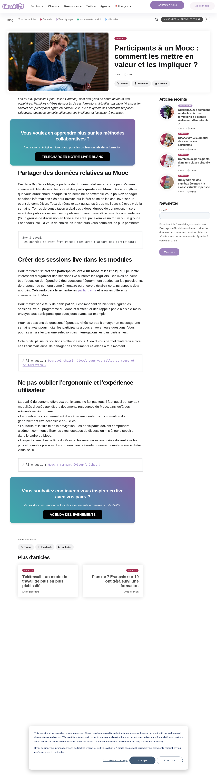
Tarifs (89, 6)
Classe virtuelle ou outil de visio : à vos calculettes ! (193, 142)
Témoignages (185, 105)
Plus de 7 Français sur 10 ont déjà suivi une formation (115, 581)
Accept (142, 760)
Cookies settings (115, 760)
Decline (169, 760)
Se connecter (202, 5)
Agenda (105, 6)
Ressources (71, 6)
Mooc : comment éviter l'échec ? (74, 464)
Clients (52, 6)
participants (87, 290)
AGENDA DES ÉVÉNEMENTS (73, 514)
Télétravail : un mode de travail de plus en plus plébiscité (44, 581)
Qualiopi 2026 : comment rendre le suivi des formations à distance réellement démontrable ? (194, 116)
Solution (36, 6)
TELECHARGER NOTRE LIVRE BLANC (72, 157)
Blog (10, 20)
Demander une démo (167, 5)
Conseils (120, 38)
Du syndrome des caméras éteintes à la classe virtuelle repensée (194, 184)
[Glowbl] (13, 6)
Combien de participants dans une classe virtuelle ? (194, 163)
